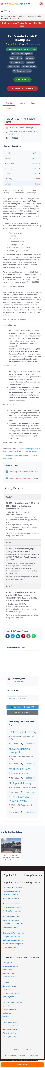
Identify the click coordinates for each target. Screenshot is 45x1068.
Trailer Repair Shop (9, 1033)
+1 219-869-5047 (28, 764)
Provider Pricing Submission (14, 1055)
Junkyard (6, 1017)
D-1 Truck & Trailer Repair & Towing (19, 799)
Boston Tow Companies (11, 927)
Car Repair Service (9, 986)
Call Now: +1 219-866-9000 (22, 88)
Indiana (21, 16)
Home (3, 16)
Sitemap (16, 1049)
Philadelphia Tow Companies (13, 944)
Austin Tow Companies (11, 920)
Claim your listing (35, 1055)
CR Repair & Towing (20, 783)
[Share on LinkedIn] (18, 636)
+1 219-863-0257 (28, 778)
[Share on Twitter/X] (13, 636)
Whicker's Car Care (19, 769)
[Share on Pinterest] (23, 636)
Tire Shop (6, 982)
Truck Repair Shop (9, 977)
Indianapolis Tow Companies (13, 940)
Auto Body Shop (8, 997)
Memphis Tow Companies (12, 937)
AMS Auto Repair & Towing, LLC (19, 750)
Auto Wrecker (7, 970)
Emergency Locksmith (10, 1026)
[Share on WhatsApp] (34, 636)
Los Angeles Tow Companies (13, 887)
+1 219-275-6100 (28, 792)
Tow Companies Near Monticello (21, 472)
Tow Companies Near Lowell (20, 478)
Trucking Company (9, 1036)
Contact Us (27, 1049)
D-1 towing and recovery (22, 732)
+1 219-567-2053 (28, 812)
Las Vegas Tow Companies (12, 907)
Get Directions (22, 79)
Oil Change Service (9, 1009)
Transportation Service (11, 993)
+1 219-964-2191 (28, 744)
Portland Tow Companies (11, 917)
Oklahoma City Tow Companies (13, 933)
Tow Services (12, 16)
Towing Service (8, 962)
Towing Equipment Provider (12, 1002)
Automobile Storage (10, 1029)
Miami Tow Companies (11, 898)
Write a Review (34, 44)
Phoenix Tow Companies (11, 904)
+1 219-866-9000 (16, 138)
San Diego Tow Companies (12, 911)
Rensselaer (30, 16)
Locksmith (6, 1006)
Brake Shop (7, 1013)
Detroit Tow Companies (11, 947)
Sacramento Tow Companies (13, 924)
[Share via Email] (28, 636)
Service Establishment (10, 966)
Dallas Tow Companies (11, 895)
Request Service (22, 1064)
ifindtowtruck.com (15, 4)
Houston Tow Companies (11, 891)
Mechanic (6, 990)
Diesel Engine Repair (10, 1022)
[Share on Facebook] (7, 636)
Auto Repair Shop (9, 973)
